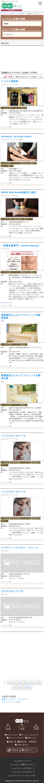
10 (20, 687)
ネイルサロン (23, 699)
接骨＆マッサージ (9, 699)
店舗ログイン (30, 750)
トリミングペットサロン (11, 702)
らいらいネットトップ (22, 761)
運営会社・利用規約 (28, 742)
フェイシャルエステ (29, 735)
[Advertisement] (22, 58)
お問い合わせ (22, 745)
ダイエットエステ (16, 738)
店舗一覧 (12, 742)
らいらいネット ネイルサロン (22, 772)
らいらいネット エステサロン (22, 768)
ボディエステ (12, 735)
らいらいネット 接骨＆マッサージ (22, 764)
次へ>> (27, 687)
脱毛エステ (31, 738)
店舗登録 (15, 750)
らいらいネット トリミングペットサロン (22, 775)
